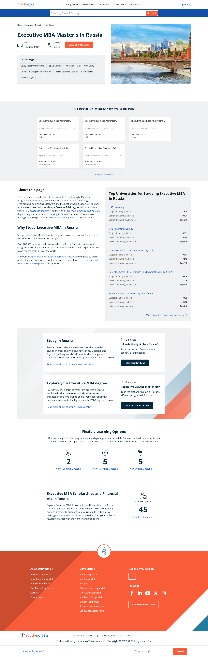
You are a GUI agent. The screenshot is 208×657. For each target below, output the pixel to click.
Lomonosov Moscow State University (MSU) (132, 250)
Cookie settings (93, 635)
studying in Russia (58, 214)
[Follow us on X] (155, 593)
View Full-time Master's (68, 468)
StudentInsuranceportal (92, 606)
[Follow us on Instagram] (163, 593)
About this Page (73, 65)
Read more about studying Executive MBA (69, 406)
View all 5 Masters (79, 45)
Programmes (72, 4)
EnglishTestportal (89, 601)
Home (19, 25)
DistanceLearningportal (92, 588)
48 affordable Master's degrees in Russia (52, 256)
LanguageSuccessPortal (92, 610)
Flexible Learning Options (66, 71)
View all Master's (104, 174)
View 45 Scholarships (143, 517)
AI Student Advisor (40, 583)
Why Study (89, 65)
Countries (103, 4)
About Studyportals (40, 574)
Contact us (36, 597)
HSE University (116, 207)
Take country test (134, 363)
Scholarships (118, 4)
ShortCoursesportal (90, 592)
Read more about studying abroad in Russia (70, 364)
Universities (88, 4)
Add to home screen (143, 604)
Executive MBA (41, 25)
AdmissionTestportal (91, 597)
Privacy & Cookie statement (113, 635)
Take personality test (136, 405)
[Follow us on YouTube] (147, 593)
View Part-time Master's (105, 468)
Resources (134, 4)
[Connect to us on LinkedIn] (139, 593)
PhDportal (85, 583)
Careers (34, 592)
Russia (51, 25)
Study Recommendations (32, 65)
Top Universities (55, 65)
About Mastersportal (41, 579)
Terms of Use (78, 635)
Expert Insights (27, 77)
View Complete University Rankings (165, 315)
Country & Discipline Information (36, 71)
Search (180, 651)
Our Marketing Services (42, 588)
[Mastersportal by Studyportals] (25, 4)
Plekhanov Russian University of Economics (132, 293)
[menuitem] (73, 4)
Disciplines (28, 25)
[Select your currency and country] (132, 576)
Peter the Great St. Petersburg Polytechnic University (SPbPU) (141, 271)
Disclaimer (131, 635)
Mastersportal (87, 579)
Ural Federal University (121, 228)
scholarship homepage (61, 217)
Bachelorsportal (88, 574)
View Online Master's (140, 468)
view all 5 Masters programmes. (34, 210)
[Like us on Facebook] (131, 593)
